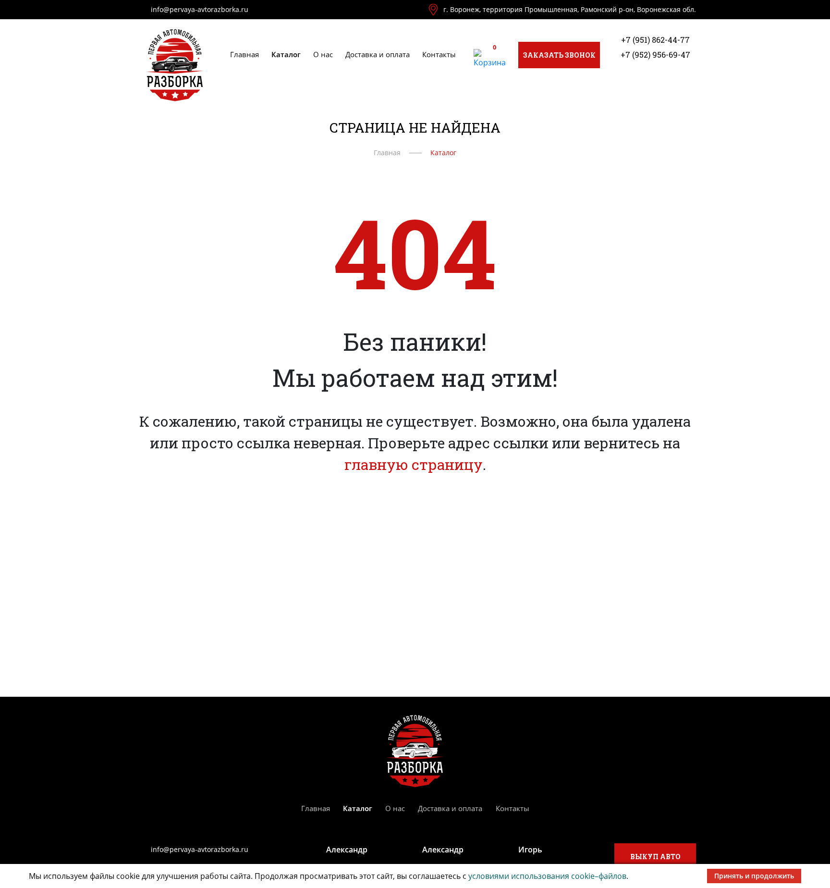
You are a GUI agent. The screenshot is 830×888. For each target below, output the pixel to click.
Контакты (439, 54)
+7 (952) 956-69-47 (655, 54)
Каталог (286, 54)
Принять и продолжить (754, 875)
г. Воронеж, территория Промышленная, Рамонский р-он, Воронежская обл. (569, 9)
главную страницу (413, 464)
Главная (244, 54)
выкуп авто (655, 856)
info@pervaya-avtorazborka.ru (199, 9)
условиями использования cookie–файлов (547, 876)
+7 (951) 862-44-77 (655, 40)
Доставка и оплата (377, 54)
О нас (323, 54)
